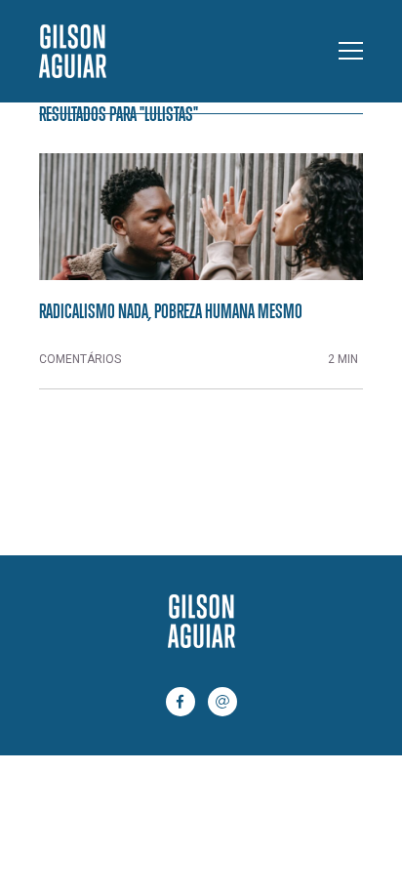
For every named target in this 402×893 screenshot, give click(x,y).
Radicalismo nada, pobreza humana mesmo (170, 310)
